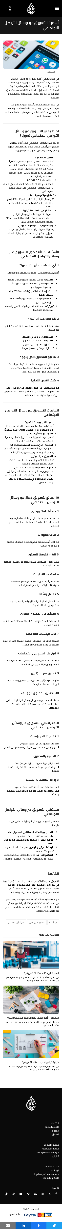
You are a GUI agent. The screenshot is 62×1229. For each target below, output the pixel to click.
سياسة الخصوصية (50, 1148)
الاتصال (55, 1134)
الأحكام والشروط (51, 1178)
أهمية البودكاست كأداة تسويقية (41, 973)
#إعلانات (53, 922)
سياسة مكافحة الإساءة (48, 1152)
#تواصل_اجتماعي (15, 922)
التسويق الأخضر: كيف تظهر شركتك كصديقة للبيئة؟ (33, 1017)
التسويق (51, 72)
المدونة (55, 1131)
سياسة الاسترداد (51, 1145)
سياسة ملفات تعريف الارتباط (46, 1174)
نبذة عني (54, 1123)
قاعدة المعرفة (52, 1166)
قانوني (55, 1156)
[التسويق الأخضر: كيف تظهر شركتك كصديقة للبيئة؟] (31, 999)
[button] (57, 8)
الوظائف (55, 1170)
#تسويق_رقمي (37, 922)
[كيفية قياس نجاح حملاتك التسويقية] (31, 1044)
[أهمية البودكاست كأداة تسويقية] (31, 955)
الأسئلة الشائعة (52, 1127)
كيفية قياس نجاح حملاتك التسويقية (40, 1062)
